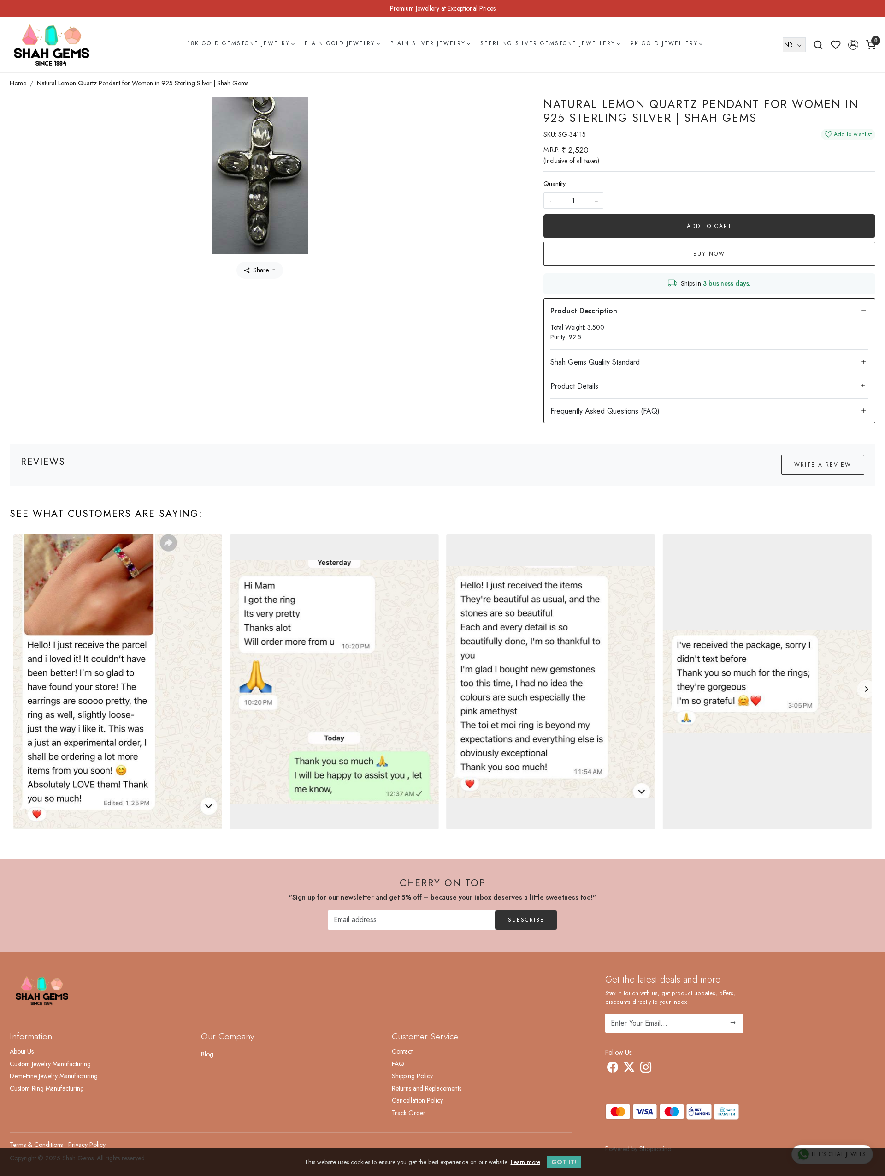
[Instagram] (645, 1068)
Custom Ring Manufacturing (47, 1088)
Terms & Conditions (36, 1144)
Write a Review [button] (822, 465)
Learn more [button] (525, 1162)
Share (261, 270)
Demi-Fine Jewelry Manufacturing (54, 1075)
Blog (207, 1054)
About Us (22, 1051)
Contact (402, 1051)
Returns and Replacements (426, 1088)
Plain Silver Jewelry (428, 43)
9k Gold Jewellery (664, 43)
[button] (853, 45)
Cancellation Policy (417, 1100)
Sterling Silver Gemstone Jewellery (547, 43)
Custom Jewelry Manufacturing (50, 1063)
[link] (818, 45)
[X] (629, 1068)
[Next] (866, 689)
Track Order (408, 1112)
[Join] (733, 1023)
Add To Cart (709, 226)
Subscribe (526, 920)
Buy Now (709, 254)
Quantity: (555, 183)
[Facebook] (612, 1068)
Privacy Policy (87, 1144)
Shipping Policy (412, 1075)
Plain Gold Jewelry (340, 43)
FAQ (398, 1063)
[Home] (52, 45)
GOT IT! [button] (563, 1162)
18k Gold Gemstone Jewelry (238, 43)
